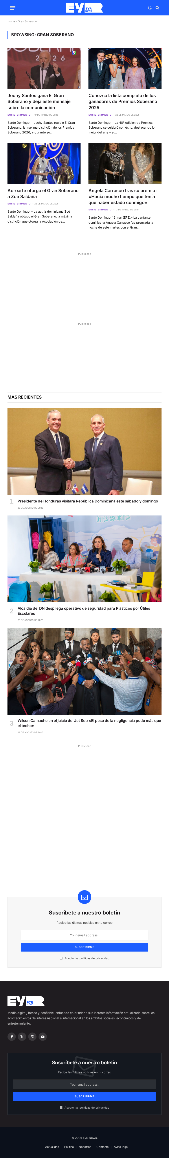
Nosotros (85, 1147)
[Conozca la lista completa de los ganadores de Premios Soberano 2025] (125, 68)
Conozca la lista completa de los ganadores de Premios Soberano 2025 (122, 101)
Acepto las (86, 958)
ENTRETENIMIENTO (19, 114)
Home (11, 21)
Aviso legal (121, 1147)
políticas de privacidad (94, 958)
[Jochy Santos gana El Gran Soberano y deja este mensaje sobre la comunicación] (44, 68)
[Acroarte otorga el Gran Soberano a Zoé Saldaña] (44, 163)
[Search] (157, 8)
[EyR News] (84, 8)
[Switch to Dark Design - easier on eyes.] (150, 8)
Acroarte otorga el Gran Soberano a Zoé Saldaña (43, 193)
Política (69, 1147)
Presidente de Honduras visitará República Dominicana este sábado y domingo (88, 501)
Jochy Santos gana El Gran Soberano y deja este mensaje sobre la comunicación (39, 101)
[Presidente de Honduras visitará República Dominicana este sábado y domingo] (84, 451)
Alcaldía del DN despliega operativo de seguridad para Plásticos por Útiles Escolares (84, 611)
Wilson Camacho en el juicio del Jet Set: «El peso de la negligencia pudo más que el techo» (89, 723)
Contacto (102, 1147)
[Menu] (12, 8)
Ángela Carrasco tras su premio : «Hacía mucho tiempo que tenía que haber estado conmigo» (123, 196)
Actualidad (52, 1147)
